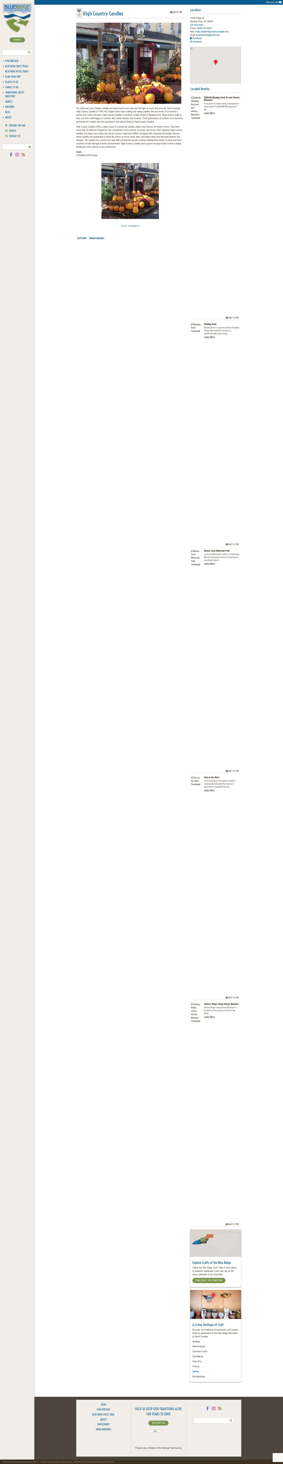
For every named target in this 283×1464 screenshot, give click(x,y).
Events (12, 131)
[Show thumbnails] (130, 226)
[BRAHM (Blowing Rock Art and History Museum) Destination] (196, 206)
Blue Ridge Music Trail (103, 1414)
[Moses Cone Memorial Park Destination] (196, 660)
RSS (23, 156)
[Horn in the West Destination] (196, 886)
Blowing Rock (210, 324)
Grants (8, 101)
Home (103, 1404)
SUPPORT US (158, 1423)
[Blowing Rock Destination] (196, 433)
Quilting (195, 1371)
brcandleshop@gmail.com (208, 35)
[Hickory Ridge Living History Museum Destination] (196, 1113)
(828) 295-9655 (204, 28)
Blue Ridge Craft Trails (17, 66)
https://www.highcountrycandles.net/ (212, 31)
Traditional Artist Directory (14, 94)
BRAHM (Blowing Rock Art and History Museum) (222, 98)
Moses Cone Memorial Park (216, 551)
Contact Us (14, 136)
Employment (103, 1424)
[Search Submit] (29, 52)
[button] (216, 62)
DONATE (17, 39)
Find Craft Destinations (208, 1280)
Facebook (11, 156)
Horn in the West (211, 777)
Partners (9, 107)
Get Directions (196, 24)
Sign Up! (29, 147)
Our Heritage (11, 61)
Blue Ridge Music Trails (17, 71)
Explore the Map (17, 125)
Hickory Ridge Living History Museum (221, 1004)
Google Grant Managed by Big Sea (100, 1462)
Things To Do (11, 87)
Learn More (209, 113)
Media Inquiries (103, 1429)
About (8, 117)
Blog (7, 112)
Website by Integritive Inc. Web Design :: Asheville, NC (63, 1462)
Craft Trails (81, 238)
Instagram (17, 156)
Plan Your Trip (12, 76)
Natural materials (97, 238)
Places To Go (11, 82)
